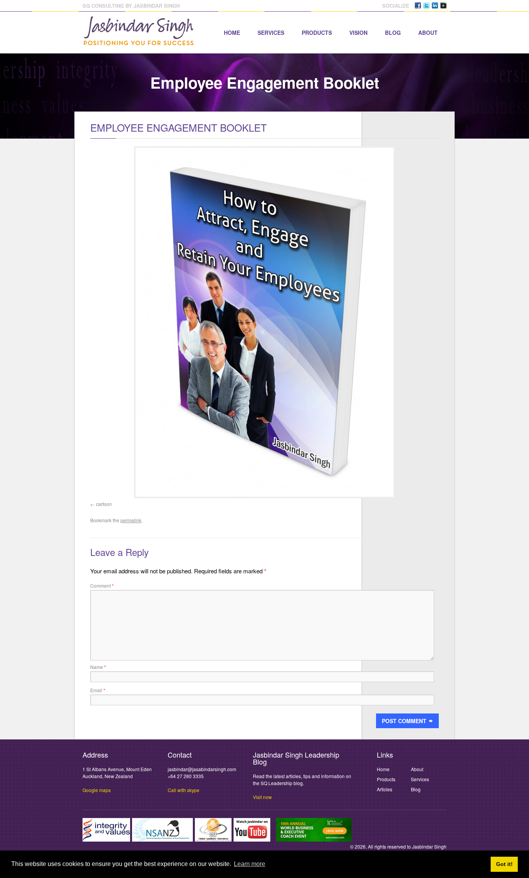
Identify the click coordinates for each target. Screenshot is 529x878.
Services (271, 32)
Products (317, 32)
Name (98, 667)
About (428, 32)
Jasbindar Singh (429, 846)
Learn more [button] (249, 864)
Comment (102, 585)
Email (97, 690)
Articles (384, 789)
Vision (358, 32)
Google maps (96, 790)
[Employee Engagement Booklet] (264, 322)
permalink (130, 520)
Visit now (262, 797)
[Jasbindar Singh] (138, 41)
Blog (393, 32)
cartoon (104, 504)
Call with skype (183, 790)
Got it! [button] (504, 864)
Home (232, 32)
